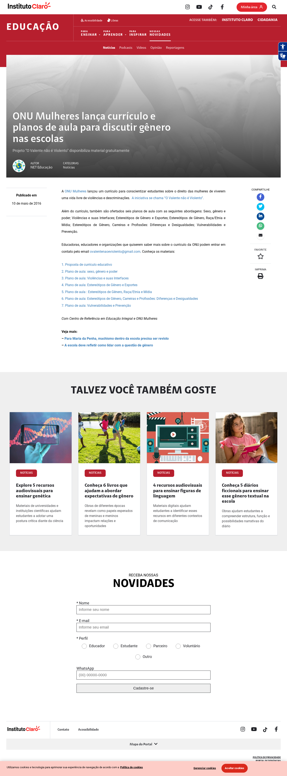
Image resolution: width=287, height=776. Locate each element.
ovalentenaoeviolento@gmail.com (115, 252)
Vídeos (141, 48)
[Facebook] (222, 7)
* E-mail (82, 620)
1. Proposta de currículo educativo (87, 265)
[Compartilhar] (260, 197)
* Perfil (82, 638)
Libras (114, 20)
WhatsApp (85, 668)
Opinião (156, 48)
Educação (32, 27)
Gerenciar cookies (205, 768)
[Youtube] (199, 7)
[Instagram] (187, 7)
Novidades (160, 33)
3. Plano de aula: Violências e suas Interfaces (95, 278)
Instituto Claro (237, 20)
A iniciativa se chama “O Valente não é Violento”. (168, 198)
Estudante (129, 646)
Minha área (249, 7)
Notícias (109, 48)
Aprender (113, 33)
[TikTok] (210, 7)
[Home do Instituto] (28, 7)
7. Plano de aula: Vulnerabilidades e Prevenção (96, 306)
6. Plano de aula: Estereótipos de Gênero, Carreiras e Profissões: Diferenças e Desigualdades (130, 299)
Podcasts (125, 48)
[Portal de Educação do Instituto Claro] (23, 730)
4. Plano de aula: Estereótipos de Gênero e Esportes (99, 285)
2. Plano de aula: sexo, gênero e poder (89, 272)
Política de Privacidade (267, 757)
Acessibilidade (93, 20)
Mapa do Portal (141, 744)
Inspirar (138, 33)
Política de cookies (131, 767)
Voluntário (191, 646)
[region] (143, 768)
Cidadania (268, 20)
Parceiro (160, 646)
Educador (97, 646)
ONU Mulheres (75, 191)
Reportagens (175, 48)
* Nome (82, 603)
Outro (147, 656)
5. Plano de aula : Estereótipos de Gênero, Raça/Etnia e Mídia (107, 292)
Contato (63, 729)
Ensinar (89, 33)
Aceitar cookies (234, 768)
